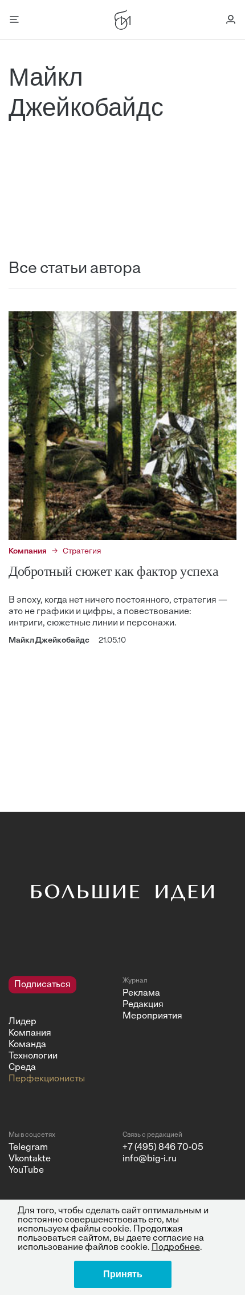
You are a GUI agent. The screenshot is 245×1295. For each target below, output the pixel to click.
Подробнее (176, 1247)
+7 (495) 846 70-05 (162, 1147)
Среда (22, 1067)
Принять (122, 1274)
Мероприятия (152, 1016)
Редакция (143, 1004)
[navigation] (61, 1030)
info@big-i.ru (149, 1159)
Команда (27, 1044)
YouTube (26, 1170)
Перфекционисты (47, 1079)
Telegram (28, 1147)
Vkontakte (30, 1159)
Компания (30, 1033)
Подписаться (42, 984)
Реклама (141, 993)
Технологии (33, 1056)
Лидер (22, 1022)
